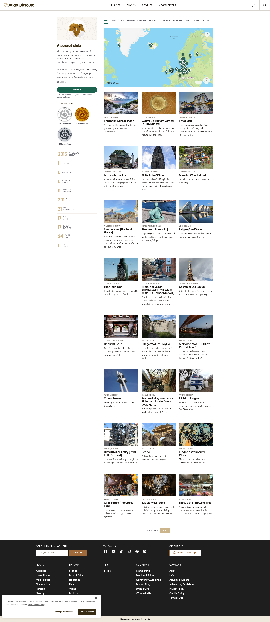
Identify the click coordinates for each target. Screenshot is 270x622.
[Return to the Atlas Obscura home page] (19, 5)
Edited (206, 20)
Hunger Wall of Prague (156, 344)
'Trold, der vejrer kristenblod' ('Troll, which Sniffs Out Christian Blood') (158, 290)
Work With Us (143, 593)
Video (72, 589)
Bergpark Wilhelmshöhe (119, 120)
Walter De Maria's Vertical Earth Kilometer (158, 122)
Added (197, 20)
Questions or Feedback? (135, 619)
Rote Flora (185, 120)
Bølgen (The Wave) (191, 229)
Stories (152, 20)
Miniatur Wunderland (192, 175)
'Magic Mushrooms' (154, 502)
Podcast (73, 593)
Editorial (75, 565)
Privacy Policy (176, 589)
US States (177, 20)
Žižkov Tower (112, 398)
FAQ (171, 575)
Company (175, 565)
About (172, 571)
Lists (71, 584)
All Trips (107, 571)
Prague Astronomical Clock (192, 454)
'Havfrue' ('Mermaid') (155, 229)
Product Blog (143, 584)
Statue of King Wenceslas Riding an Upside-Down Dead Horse (157, 401)
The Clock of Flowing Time (195, 502)
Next (165, 530)
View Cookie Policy (36, 605)
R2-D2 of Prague (189, 398)
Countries (165, 20)
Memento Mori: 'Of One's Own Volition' (194, 346)
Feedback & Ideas (146, 575)
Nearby (40, 593)
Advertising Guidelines (181, 584)
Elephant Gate (113, 344)
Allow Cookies (87, 612)
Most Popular (43, 580)
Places (40, 565)
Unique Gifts (142, 589)
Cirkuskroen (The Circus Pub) (118, 504)
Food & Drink (76, 575)
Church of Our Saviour (192, 286)
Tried (187, 20)
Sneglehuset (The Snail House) (118, 231)
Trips (106, 565)
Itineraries (74, 580)
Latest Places (43, 575)
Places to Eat (43, 584)
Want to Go (118, 20)
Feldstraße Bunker (115, 175)
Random (41, 589)
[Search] (264, 5)
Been (106, 20)
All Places (41, 571)
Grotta (146, 452)
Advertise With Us (179, 580)
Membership (143, 571)
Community (143, 565)
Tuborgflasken (113, 286)
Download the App (187, 553)
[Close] (96, 598)
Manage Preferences (64, 612)
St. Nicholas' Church (154, 175)
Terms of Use (176, 598)
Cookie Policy (176, 593)
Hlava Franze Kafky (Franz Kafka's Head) (120, 454)
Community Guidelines (148, 580)
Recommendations (136, 20)
